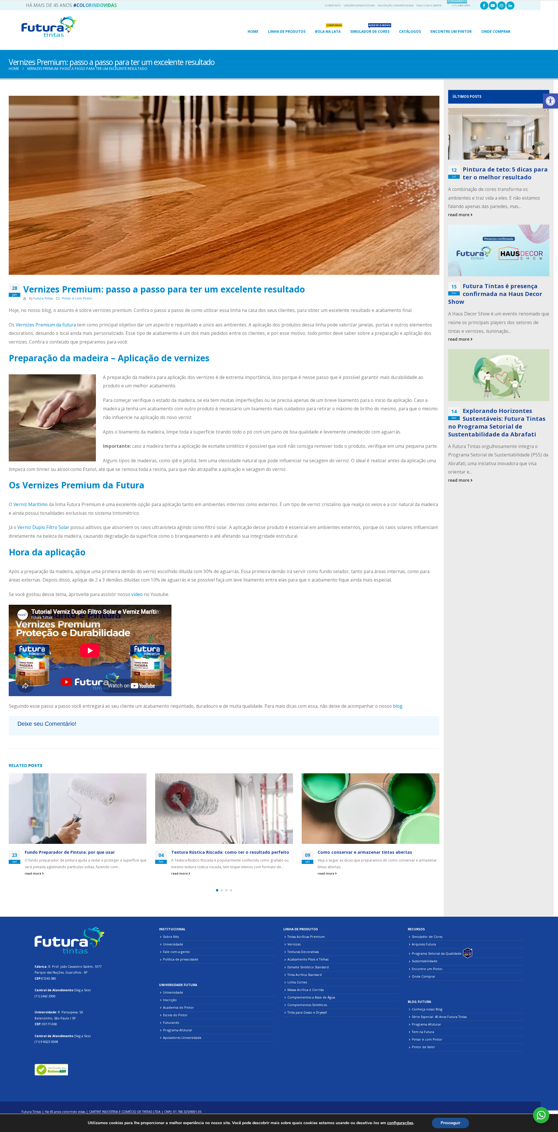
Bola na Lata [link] (328, 30)
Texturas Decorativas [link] (303, 951)
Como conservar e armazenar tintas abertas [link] (365, 852)
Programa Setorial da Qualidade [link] (437, 953)
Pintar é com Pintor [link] (77, 298)
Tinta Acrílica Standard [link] (304, 974)
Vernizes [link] (294, 944)
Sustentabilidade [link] (424, 961)
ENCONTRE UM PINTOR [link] (451, 31)
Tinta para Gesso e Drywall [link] (307, 1012)
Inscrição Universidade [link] (396, 5)
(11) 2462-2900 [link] (459, 4)
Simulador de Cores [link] (370, 30)
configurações (400, 1123)
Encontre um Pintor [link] (427, 969)
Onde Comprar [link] (495, 31)
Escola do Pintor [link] (175, 1015)
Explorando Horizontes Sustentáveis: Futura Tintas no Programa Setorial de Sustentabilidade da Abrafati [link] (497, 422)
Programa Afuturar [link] (177, 1030)
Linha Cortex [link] (297, 982)
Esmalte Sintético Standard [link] (308, 967)
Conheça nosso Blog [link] (427, 1009)
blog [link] (398, 706)
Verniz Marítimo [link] (31, 504)
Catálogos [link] (410, 31)
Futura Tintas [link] (43, 298)
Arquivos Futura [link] (424, 944)
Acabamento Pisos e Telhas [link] (307, 959)
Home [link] (253, 31)
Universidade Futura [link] (359, 5)
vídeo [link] (137, 594)
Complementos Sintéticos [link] (307, 1005)
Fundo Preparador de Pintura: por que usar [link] (70, 852)
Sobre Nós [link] (333, 5)
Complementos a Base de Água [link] (311, 997)
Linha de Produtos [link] (286, 31)
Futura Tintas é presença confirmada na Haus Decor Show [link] (495, 294)
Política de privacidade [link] (180, 959)
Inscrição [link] (170, 1000)
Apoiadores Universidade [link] (182, 1037)
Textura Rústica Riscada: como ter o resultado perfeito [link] (230, 852)
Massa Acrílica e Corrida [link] (305, 989)
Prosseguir (450, 1123)
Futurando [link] (171, 1022)
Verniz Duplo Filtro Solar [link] (43, 527)
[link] (550, 101)
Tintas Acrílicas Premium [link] (306, 936)
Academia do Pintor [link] (178, 1007)
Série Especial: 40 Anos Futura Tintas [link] (439, 1016)
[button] (217, 890)
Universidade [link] (173, 944)
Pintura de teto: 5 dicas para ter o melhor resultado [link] (505, 173)
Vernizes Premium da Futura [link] (46, 325)
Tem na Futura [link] (423, 1032)
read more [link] (33, 873)
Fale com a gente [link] (428, 5)
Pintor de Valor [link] (423, 1047)
